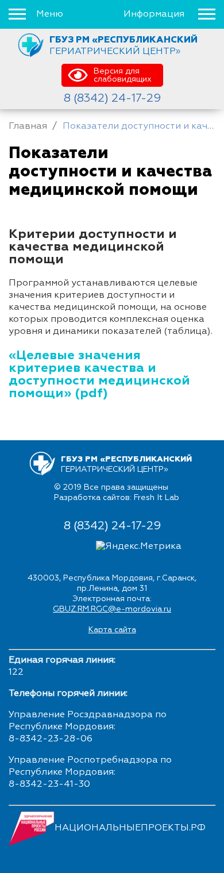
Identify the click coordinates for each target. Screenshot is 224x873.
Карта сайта (112, 630)
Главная (28, 126)
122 (16, 672)
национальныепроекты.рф (130, 828)
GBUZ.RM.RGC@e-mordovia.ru (112, 609)
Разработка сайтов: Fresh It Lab (116, 498)
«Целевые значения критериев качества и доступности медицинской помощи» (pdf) (99, 374)
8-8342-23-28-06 (50, 739)
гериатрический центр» (123, 45)
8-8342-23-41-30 (49, 784)
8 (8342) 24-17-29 (112, 98)
